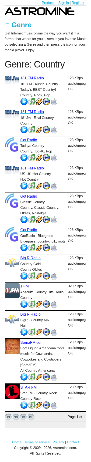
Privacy (58, 442)
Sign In (63, 3)
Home (16, 442)
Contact (73, 442)
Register (78, 3)
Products (49, 3)
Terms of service (37, 442)
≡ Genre (18, 25)
